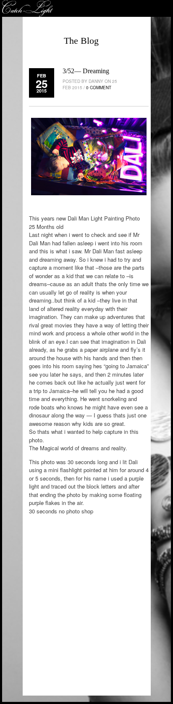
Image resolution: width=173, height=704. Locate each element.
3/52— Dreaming (86, 70)
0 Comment (98, 87)
